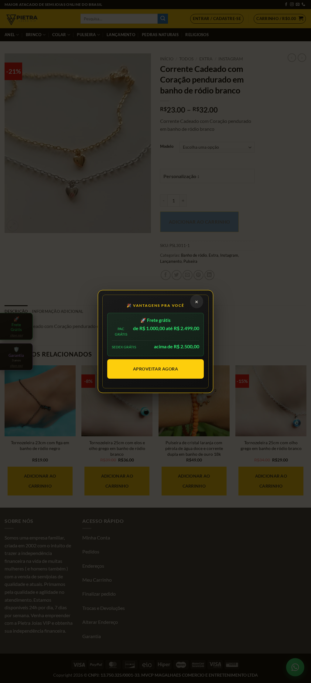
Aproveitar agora (155, 368)
